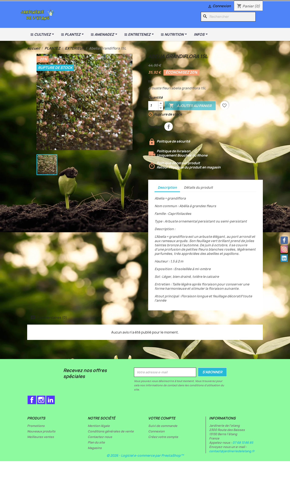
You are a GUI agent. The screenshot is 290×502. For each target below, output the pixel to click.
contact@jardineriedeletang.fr (232, 451)
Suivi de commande (162, 426)
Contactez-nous (100, 437)
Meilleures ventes (40, 437)
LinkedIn (50, 400)
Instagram (41, 400)
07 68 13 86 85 (242, 443)
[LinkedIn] (284, 258)
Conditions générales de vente (111, 431)
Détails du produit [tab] (198, 187)
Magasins (95, 448)
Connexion (156, 431)
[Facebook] (284, 240)
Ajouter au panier (190, 105)
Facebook (32, 400)
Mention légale (99, 426)
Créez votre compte (163, 437)
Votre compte (161, 418)
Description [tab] (167, 187)
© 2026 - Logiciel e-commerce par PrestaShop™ (145, 455)
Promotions (36, 426)
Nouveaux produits (41, 431)
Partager (168, 126)
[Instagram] (284, 249)
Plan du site (96, 442)
